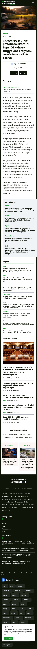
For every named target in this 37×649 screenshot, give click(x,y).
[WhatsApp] (16, 73)
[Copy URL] (25, 73)
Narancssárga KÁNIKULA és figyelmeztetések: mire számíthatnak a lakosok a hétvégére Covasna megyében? (20, 251)
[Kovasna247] (12, 64)
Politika (5, 311)
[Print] (21, 73)
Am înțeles (9, 638)
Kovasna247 (21, 64)
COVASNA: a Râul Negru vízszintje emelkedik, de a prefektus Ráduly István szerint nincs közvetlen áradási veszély (27, 464)
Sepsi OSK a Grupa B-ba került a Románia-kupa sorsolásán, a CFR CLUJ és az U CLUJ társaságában (20, 230)
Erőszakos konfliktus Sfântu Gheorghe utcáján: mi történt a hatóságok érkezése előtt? (19, 220)
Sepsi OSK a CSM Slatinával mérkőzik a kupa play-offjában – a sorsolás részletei (18, 407)
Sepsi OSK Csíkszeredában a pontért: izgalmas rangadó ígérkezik (18, 396)
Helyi (7, 205)
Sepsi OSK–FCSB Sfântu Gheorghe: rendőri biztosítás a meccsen (17, 418)
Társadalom (10, 236)
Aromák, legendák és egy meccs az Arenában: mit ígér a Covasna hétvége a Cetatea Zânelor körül (20, 210)
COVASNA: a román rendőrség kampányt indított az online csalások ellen (9, 462)
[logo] (8, 3)
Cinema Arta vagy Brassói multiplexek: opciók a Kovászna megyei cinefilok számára (18, 324)
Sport (5, 34)
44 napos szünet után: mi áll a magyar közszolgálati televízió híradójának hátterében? (16, 315)
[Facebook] (12, 73)
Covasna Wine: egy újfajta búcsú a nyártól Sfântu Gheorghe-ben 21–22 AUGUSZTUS (17, 331)
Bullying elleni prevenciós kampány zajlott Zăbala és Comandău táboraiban (18, 240)
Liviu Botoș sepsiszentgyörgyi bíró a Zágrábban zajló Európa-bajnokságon (18, 385)
